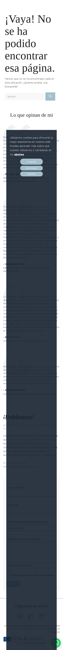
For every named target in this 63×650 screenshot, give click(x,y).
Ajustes (31, 173)
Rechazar (31, 168)
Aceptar (31, 161)
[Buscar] (50, 96)
